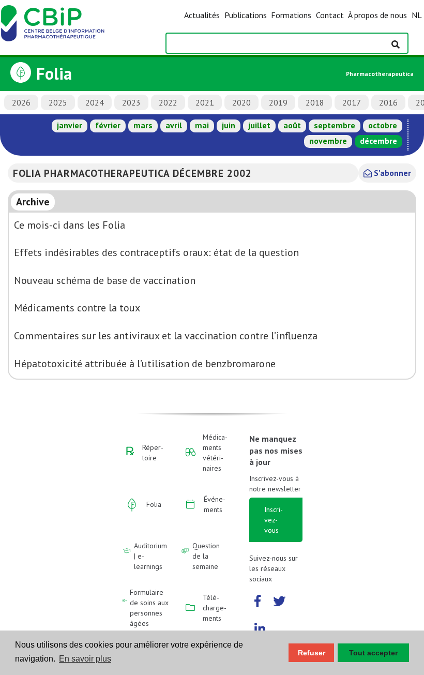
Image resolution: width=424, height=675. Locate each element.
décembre (378, 141)
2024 (94, 102)
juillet (259, 125)
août (292, 125)
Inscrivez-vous (273, 520)
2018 (315, 102)
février (107, 125)
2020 (241, 102)
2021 (204, 102)
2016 (388, 102)
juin (228, 125)
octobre (382, 125)
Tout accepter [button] (373, 653)
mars (143, 125)
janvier (69, 125)
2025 (58, 102)
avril (173, 125)
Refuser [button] (311, 653)
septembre (334, 125)
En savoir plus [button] (85, 658)
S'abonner (391, 173)
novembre (328, 141)
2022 (168, 102)
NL (417, 15)
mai (202, 125)
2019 (278, 102)
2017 (351, 102)
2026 (21, 102)
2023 (131, 102)
